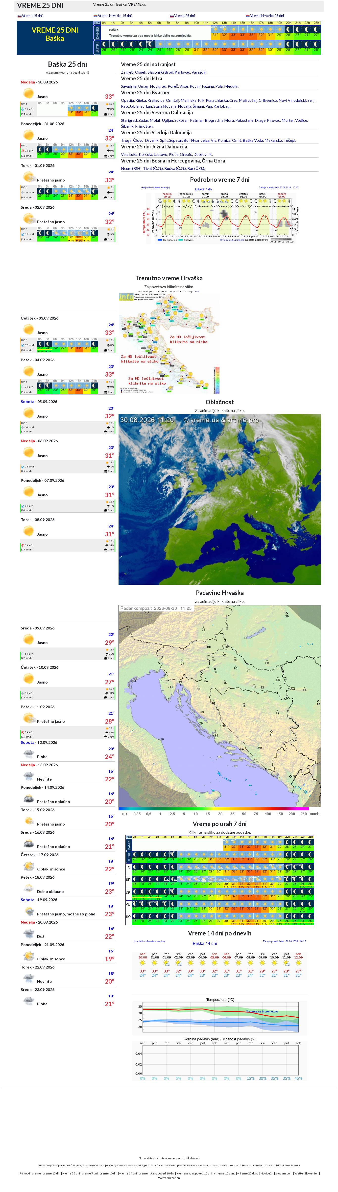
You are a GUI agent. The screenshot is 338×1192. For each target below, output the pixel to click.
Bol (187, 140)
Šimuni (198, 106)
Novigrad (158, 86)
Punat (211, 100)
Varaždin (199, 72)
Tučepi (289, 140)
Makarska (273, 140)
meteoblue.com (291, 1165)
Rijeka (140, 100)
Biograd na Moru (219, 120)
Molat (155, 120)
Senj (311, 100)
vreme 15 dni (51, 1173)
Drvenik (152, 140)
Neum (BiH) (131, 168)
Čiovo (138, 140)
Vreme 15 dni (32, 16)
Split (164, 140)
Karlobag (222, 106)
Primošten (144, 126)
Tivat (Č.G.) (153, 168)
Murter (288, 120)
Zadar (143, 120)
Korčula (145, 154)
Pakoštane (244, 120)
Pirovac (273, 120)
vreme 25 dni (71, 1173)
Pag (208, 106)
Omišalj (172, 100)
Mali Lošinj (248, 100)
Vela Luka (129, 154)
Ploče (173, 154)
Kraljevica (156, 100)
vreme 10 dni (108, 1173)
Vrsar (183, 86)
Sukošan (181, 120)
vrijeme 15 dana (224, 1173)
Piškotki (25, 1173)
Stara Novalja (164, 106)
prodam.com (283, 1173)
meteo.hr (257, 1165)
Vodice (301, 120)
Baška (222, 100)
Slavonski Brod (160, 72)
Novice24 (267, 1173)
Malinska (188, 100)
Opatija (127, 100)
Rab (124, 106)
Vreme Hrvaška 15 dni (115, 16)
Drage (260, 120)
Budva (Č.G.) (175, 168)
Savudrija (129, 86)
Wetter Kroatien (169, 1178)
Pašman (196, 120)
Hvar (195, 140)
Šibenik (127, 126)
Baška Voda (253, 140)
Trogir (126, 140)
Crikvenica (268, 100)
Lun (149, 106)
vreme (36, 1173)
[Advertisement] (68, 276)
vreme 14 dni (128, 1173)
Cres (233, 100)
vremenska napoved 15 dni (194, 1173)
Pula (219, 86)
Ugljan (167, 120)
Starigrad (129, 120)
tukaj (196, 291)
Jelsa (205, 140)
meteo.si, (203, 1165)
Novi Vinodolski (292, 100)
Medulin (231, 86)
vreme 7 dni (90, 1173)
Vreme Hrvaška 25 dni (267, 16)
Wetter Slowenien (306, 1173)
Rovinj (195, 86)
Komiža (224, 140)
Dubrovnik (202, 154)
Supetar (175, 140)
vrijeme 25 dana (248, 1173)
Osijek (140, 72)
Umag (143, 86)
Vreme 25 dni (184, 16)
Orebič (186, 154)
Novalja (184, 106)
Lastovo (160, 154)
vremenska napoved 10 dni (156, 1173)
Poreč (173, 86)
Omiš (236, 140)
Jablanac (137, 106)
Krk (201, 100)
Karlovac (182, 72)
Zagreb (127, 72)
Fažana (208, 86)
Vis (213, 140)
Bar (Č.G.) (195, 168)
